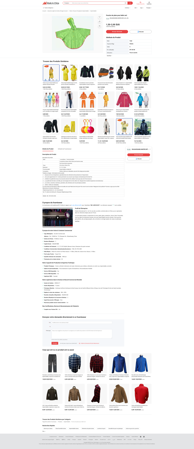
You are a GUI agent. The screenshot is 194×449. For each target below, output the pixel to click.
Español (79, 439)
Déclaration (61, 436)
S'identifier (149, 4)
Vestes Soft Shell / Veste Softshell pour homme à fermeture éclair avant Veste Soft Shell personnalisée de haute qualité (75, 407)
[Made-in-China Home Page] (50, 3)
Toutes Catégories (48, 8)
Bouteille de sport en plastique (116, 428)
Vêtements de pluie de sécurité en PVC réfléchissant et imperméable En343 (69, 137)
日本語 (68, 439)
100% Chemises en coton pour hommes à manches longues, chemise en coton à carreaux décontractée (96, 376)
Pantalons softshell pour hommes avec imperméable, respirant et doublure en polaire (51, 376)
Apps (141, 8)
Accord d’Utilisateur (70, 436)
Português (91, 439)
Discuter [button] (141, 31)
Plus (43, 431)
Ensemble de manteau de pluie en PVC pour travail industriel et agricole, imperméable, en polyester (106, 110)
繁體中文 (63, 439)
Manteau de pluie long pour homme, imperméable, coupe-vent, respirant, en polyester (106, 137)
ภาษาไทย (129, 439)
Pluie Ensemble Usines (61, 428)
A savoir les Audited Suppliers (118, 436)
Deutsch (85, 439)
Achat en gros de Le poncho (132, 428)
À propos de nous (53, 436)
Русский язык (103, 439)
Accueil (44, 11)
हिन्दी (124, 439)
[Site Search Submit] (130, 3)
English (52, 439)
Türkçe (134, 439)
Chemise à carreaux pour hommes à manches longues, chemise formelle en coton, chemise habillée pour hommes (96, 407)
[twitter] (144, 436)
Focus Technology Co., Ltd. (96, 442)
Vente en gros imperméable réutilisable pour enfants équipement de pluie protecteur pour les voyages (123, 110)
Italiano (96, 439)
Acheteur (127, 8)
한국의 (109, 439)
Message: (48, 330)
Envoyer (55, 343)
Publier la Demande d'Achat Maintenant (89, 343)
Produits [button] (66, 3)
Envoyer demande (117, 31)
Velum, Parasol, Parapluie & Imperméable (79, 11)
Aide (135, 8)
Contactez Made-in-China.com (95, 436)
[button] (125, 3)
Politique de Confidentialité (81, 436)
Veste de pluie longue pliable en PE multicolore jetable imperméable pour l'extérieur (124, 137)
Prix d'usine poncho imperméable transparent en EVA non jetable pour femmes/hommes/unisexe (69, 110)
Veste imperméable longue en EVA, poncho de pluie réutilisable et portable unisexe (69, 83)
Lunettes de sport (101, 428)
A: (50, 326)
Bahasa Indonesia (148, 439)
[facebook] (140, 436)
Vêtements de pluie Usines (88, 428)
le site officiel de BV (76, 205)
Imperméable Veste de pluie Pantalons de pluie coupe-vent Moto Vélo (50, 137)
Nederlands (119, 439)
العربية (114, 439)
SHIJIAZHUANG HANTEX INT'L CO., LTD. (119, 18)
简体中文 (58, 439)
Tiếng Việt (140, 439)
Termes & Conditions (150, 443)
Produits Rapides (106, 436)
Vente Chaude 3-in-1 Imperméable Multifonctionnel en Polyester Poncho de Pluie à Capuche (124, 83)
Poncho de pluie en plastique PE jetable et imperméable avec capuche (141, 110)
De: (50, 322)
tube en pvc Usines (48, 428)
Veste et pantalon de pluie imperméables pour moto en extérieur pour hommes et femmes (142, 83)
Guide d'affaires (135, 436)
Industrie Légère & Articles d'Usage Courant (57, 11)
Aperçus (128, 436)
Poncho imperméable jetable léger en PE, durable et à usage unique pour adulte (51, 110)
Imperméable (93, 11)
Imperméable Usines (74, 428)
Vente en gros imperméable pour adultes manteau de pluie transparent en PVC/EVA (50, 83)
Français (74, 439)
